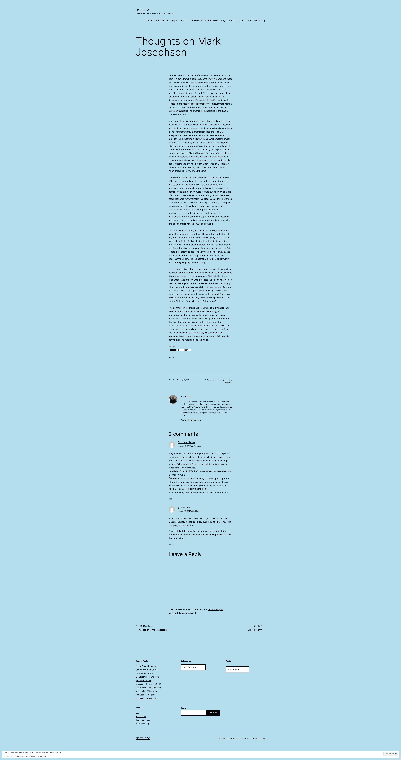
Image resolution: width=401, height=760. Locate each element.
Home (149, 20)
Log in (138, 713)
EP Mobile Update (143, 680)
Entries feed (141, 716)
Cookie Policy (43, 756)
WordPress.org (142, 723)
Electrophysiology (225, 380)
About (241, 20)
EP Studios (143, 9)
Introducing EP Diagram (146, 691)
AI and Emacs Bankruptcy (147, 666)
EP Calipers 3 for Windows (147, 677)
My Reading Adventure (146, 698)
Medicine (228, 383)
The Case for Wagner (145, 695)
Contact (231, 20)
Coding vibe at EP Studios (147, 670)
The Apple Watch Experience (148, 688)
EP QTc (184, 20)
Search (184, 708)
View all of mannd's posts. (191, 420)
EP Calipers (172, 20)
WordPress (260, 738)
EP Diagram (196, 20)
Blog (223, 20)
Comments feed (143, 720)
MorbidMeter (211, 20)
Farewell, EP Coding (144, 673)
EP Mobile (159, 20)
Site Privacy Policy (256, 20)
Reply (171, 499)
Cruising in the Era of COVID (148, 684)
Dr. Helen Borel (186, 442)
